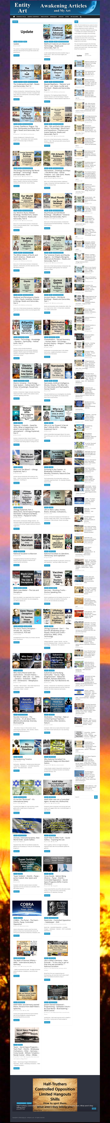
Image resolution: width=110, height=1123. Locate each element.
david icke (64, 924)
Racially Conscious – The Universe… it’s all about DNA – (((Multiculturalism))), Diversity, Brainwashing (25, 720)
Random (55, 380)
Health (50, 588)
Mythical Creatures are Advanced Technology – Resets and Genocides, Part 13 (57, 46)
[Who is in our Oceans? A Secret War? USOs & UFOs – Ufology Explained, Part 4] (57, 406)
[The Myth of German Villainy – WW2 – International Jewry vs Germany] (27, 942)
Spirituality (53, 16)
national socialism (60, 765)
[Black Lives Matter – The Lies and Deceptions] (27, 571)
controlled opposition (57, 924)
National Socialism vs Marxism (25, 553)
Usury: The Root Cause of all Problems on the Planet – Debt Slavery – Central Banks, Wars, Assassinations (90, 654)
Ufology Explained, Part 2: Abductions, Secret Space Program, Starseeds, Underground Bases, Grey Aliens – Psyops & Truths (26, 513)
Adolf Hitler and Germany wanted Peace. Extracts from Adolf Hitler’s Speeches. (26, 1006)
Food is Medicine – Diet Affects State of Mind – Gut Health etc (91, 787)
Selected (19, 1103)
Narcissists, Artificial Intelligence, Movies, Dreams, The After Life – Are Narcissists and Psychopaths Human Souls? (56, 386)
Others (20, 252)
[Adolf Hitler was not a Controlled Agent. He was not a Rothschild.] (57, 780)
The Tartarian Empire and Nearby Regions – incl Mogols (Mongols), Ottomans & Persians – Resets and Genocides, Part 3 (57, 258)
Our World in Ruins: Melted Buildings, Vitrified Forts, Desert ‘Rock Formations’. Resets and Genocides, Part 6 (25, 216)
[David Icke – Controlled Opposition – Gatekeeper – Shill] (57, 901)
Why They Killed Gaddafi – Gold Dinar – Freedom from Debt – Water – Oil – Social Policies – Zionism (90, 590)
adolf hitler (54, 803)
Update (16, 44)
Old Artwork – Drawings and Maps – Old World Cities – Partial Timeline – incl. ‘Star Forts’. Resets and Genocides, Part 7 (57, 173)
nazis (35, 1056)
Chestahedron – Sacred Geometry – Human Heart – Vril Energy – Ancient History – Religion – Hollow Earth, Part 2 (57, 342)
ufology (21, 1058)
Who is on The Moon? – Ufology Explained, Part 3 (25, 470)
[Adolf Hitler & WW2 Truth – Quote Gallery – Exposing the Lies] (57, 819)
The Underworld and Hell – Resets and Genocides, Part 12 (26, 85)
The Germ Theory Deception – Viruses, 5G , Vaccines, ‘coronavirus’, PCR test (24, 630)
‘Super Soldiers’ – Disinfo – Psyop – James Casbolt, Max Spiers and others (26, 878)
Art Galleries (74, 16)
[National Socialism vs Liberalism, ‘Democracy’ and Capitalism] (57, 535)
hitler (55, 765)
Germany (24, 966)
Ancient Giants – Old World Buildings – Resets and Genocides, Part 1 (57, 299)
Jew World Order (58, 1012)
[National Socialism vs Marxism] (27, 535)
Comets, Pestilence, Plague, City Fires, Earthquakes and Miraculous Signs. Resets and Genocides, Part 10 (26, 129)
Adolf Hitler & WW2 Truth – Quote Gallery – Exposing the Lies (57, 839)
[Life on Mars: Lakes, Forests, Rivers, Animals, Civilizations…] (57, 491)
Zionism (24, 803)
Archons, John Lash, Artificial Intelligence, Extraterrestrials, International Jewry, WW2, (89, 579)
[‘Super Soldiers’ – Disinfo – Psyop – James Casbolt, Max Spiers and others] (27, 857)
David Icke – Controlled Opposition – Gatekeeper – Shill (57, 921)
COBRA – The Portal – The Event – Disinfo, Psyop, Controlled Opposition (26, 922)
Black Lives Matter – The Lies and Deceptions (26, 591)
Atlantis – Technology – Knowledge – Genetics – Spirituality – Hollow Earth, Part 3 (26, 341)
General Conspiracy (33, 16)
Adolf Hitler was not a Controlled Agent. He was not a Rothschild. (56, 800)
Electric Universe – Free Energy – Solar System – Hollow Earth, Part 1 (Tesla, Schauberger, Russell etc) (26, 385)
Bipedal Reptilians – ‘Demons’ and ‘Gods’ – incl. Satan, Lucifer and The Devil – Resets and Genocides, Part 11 (57, 87)
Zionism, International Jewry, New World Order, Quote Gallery (26, 839)
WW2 (58, 803)
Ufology (61, 16)
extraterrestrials (25, 926)
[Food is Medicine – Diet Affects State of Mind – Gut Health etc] (79, 785)
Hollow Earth (21, 337)
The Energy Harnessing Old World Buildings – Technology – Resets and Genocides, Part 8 (26, 172)
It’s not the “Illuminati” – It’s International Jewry (23, 800)
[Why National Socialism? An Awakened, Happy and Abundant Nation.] (57, 740)
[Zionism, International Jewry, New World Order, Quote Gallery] (27, 819)
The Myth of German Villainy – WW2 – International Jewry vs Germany (25, 962)
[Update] (27, 25)
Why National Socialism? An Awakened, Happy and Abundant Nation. (56, 761)
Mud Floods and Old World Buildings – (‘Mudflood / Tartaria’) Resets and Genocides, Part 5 (56, 215)
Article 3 (20, 41)
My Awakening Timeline (22, 759)
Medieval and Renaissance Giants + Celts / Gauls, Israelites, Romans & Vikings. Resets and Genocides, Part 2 (26, 300)
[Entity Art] (55, 1)
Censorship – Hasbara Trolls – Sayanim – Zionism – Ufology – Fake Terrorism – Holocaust (90, 734)
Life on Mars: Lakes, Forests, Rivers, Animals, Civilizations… (55, 511)
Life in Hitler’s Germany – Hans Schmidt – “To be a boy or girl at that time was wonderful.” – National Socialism (56, 963)
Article (15, 41)
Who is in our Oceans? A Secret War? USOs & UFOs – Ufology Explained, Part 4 (56, 427)
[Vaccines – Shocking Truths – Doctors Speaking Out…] (57, 571)
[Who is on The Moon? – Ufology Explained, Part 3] (27, 451)
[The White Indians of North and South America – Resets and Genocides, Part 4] (27, 236)
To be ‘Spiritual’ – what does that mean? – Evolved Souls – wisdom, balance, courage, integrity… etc (90, 614)
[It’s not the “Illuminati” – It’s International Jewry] (27, 780)
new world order (65, 1012)
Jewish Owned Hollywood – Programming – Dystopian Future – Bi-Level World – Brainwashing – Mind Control (57, 1007)
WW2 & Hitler (44, 16)
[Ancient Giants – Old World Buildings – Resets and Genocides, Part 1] (57, 278)
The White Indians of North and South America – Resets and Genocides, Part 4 (25, 257)
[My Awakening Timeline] (27, 740)
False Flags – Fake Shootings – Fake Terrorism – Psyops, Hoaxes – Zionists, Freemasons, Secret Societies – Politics (89, 721)
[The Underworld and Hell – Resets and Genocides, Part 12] (27, 65)
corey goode (55, 885)
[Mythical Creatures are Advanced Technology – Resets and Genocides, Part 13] (57, 25)
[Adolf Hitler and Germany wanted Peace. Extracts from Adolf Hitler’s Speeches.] (27, 986)
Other (67, 16)
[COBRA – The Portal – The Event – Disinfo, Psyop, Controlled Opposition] (27, 901)
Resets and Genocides (63, 41)
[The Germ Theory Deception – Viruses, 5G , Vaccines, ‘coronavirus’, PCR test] (27, 610)
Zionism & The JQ (21, 16)
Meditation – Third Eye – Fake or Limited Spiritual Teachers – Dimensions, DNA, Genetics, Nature (56, 720)
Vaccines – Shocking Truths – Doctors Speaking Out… (55, 591)
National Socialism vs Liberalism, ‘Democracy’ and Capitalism (56, 554)
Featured (20, 626)
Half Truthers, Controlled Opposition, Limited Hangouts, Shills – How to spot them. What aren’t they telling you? (86, 602)
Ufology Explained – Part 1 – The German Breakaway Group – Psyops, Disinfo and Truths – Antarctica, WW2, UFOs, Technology (56, 632)
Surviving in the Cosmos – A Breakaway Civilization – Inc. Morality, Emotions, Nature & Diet (57, 471)
